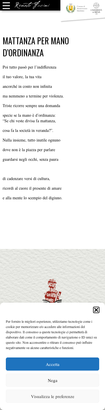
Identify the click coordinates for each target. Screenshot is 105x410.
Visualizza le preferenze (52, 396)
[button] (96, 310)
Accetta (53, 364)
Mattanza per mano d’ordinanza (36, 47)
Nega (52, 380)
